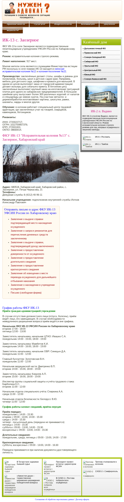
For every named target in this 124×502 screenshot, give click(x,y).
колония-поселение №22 (52, 71)
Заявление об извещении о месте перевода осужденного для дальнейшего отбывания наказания (33, 277)
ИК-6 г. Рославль (102, 137)
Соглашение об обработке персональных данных (54, 499)
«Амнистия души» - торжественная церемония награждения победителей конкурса (28, 479)
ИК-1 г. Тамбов (101, 144)
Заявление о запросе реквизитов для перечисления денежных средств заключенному (31, 234)
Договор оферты (82, 499)
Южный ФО (89, 75)
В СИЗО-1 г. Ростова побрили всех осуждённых (65, 480)
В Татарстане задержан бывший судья (28, 463)
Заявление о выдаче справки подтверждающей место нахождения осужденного (31, 223)
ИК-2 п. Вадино (101, 111)
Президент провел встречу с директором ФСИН (66, 464)
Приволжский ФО (92, 53)
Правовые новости (16, 24)
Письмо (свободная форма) (26, 292)
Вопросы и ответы (63, 24)
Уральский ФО (91, 66)
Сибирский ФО (91, 61)
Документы (109, 24)
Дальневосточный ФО (95, 48)
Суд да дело (39, 24)
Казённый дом (88, 24)
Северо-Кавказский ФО (95, 79)
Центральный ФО (92, 70)
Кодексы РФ (13, 30)
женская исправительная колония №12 (33, 70)
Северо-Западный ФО (94, 57)
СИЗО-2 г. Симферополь (106, 471)
